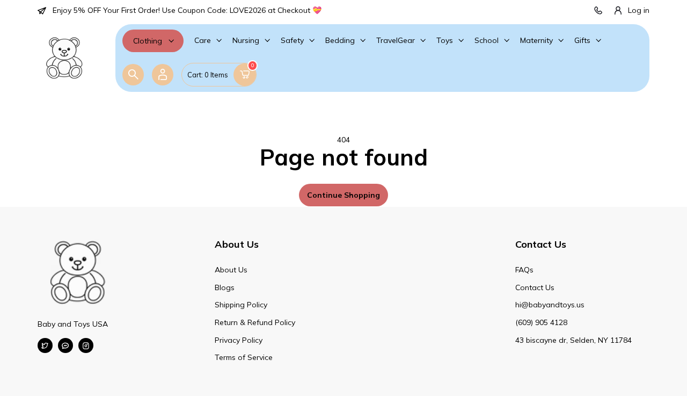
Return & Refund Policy (255, 322)
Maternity (536, 40)
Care (202, 40)
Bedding (340, 40)
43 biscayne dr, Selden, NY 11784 (573, 340)
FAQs (524, 270)
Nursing (245, 40)
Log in (638, 10)
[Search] (133, 74)
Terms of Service (244, 357)
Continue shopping (343, 195)
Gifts (582, 40)
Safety (292, 40)
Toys (444, 40)
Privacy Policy (238, 340)
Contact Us (534, 287)
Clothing (147, 41)
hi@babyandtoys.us (549, 304)
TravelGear (395, 40)
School (486, 40)
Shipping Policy (241, 304)
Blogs (225, 287)
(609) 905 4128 (541, 322)
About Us (231, 270)
